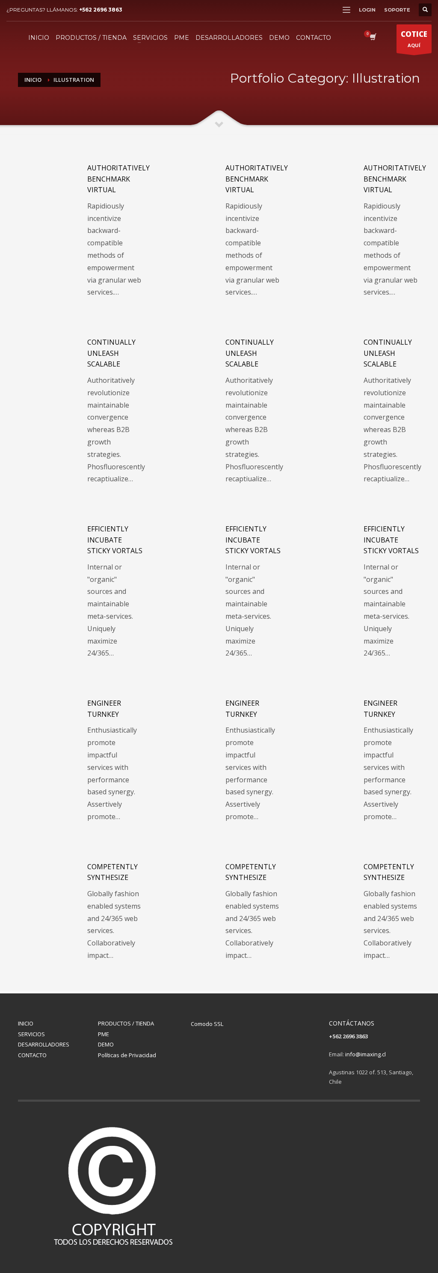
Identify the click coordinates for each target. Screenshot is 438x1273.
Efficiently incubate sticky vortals (114, 539)
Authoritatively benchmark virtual (118, 178)
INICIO (25, 1023)
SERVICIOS (31, 1034)
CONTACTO (32, 1055)
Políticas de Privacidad (127, 1055)
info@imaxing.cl (365, 1054)
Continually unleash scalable (111, 353)
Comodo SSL (207, 1024)
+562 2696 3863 (100, 9)
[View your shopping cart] (372, 38)
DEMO (106, 1044)
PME (103, 1034)
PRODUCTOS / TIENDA (126, 1023)
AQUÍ (414, 38)
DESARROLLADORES (43, 1044)
